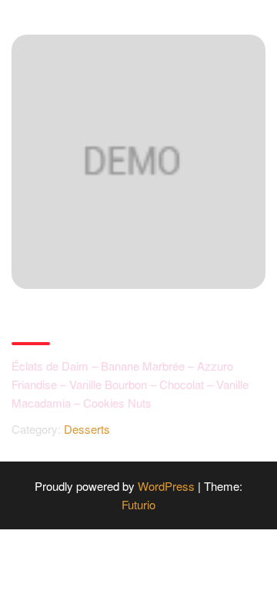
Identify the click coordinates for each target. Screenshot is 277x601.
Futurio (138, 504)
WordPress (166, 486)
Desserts (87, 429)
